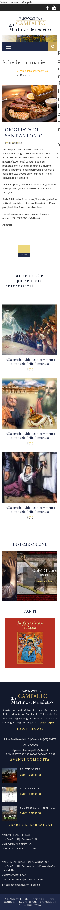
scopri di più (47, 722)
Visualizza (34, 70)
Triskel (25, 899)
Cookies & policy (41, 902)
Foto (30, 369)
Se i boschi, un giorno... (37, 807)
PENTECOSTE (30, 769)
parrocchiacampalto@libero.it (31, 750)
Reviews (25, 74)
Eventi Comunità (12, 142)
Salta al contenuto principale (16, 2)
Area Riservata (30, 905)
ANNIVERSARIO (32, 788)
